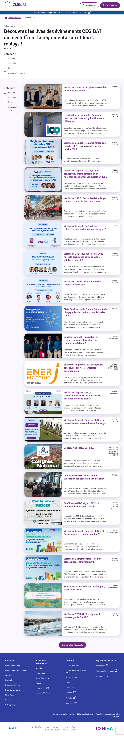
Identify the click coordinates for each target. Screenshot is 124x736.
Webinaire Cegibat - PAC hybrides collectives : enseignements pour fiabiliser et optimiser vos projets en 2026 (71, 170)
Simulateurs (9, 695)
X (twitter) (69, 703)
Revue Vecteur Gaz (42, 678)
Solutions (8, 675)
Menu (7, 8)
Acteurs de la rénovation (105, 671)
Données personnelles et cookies (63, 714)
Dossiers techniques (12, 685)
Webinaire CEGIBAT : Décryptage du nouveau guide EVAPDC (51, 612)
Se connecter (111, 5)
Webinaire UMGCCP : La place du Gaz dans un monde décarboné (54, 85)
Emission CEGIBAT (42, 688)
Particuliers (100, 676)
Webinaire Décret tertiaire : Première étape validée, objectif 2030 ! (54, 556)
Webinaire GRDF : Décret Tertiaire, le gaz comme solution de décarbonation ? (59, 196)
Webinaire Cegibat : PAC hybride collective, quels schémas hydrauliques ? (57, 224)
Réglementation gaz (12, 665)
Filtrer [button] (7, 48)
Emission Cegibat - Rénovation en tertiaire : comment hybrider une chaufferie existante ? (64, 335)
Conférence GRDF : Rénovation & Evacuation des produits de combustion (57, 473)
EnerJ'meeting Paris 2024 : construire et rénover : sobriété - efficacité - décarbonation (63, 362)
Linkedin (69, 693)
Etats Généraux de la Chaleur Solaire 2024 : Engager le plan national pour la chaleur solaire (65, 307)
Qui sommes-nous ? (73, 665)
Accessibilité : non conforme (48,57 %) (108, 714)
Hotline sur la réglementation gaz (76, 671)
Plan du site (70, 687)
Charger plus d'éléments (72, 645)
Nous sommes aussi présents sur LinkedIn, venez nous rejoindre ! (60, 12)
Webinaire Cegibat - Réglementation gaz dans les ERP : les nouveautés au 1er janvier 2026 (65, 141)
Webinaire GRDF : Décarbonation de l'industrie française (50, 279)
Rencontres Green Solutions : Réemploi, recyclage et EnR (50, 584)
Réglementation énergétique (15, 670)
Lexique (8, 700)
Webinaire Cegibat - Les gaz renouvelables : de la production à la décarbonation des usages (66, 390)
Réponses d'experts (12, 690)
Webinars (39, 683)
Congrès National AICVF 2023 (37, 446)
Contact (68, 682)
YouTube (69, 698)
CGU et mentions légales (85, 714)
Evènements (40, 673)
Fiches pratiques (11, 705)
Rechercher (91, 5)
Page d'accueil (14, 17)
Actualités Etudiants (43, 693)
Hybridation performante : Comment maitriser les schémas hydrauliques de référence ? (64, 113)
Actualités (39, 668)
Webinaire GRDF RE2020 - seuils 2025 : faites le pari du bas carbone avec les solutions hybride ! (67, 251)
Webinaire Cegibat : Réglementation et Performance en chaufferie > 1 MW (58, 529)
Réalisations (9, 680)
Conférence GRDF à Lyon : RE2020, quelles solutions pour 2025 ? (53, 501)
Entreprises (100, 666)
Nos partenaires (72, 677)
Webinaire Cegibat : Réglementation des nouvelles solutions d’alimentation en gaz (61, 418)
